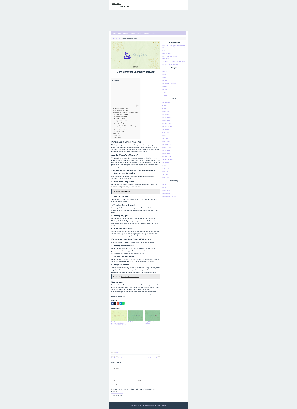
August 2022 (166, 129)
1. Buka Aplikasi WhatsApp (121, 114)
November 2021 (167, 153)
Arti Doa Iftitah (131, 322)
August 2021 (166, 162)
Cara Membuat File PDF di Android (119, 356)
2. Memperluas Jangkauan (120, 129)
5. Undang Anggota (119, 122)
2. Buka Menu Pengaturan (120, 116)
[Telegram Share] (120, 303)
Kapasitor (165, 80)
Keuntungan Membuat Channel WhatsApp (124, 126)
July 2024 (165, 105)
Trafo (164, 92)
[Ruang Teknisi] (120, 5)
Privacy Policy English (169, 196)
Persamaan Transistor (169, 83)
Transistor (165, 95)
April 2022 (165, 138)
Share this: (117, 135)
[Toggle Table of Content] (137, 105)
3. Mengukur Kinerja (119, 131)
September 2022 (167, 126)
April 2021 (165, 174)
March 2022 (166, 141)
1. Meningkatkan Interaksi (120, 128)
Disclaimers (166, 190)
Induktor (164, 77)
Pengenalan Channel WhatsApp (121, 108)
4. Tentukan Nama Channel (121, 120)
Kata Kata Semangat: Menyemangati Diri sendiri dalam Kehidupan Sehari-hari (118, 323)
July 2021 (165, 165)
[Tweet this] (115, 303)
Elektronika (165, 71)
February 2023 (166, 114)
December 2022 (167, 117)
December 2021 (167, 150)
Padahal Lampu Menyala (170, 64)
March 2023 (166, 111)
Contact (164, 187)
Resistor (165, 86)
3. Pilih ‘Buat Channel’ (119, 118)
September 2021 (167, 159)
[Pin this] (118, 303)
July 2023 (165, 108)
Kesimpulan (115, 134)
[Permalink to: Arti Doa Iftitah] (135, 315)
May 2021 (165, 171)
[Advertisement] (148, 20)
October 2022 (166, 123)
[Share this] (112, 303)
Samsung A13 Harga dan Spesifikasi (173, 61)
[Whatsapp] (123, 303)
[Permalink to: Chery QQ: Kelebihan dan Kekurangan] (152, 315)
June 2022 (165, 132)
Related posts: (117, 137)
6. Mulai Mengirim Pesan (120, 124)
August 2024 (166, 102)
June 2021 (165, 168)
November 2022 (167, 120)
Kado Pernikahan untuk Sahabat (153, 356)
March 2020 (166, 177)
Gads (117, 352)
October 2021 (166, 156)
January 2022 (166, 147)
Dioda (164, 74)
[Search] (184, 33)
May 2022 (165, 135)
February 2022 (166, 144)
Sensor (164, 89)
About (164, 184)
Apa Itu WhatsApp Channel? (120, 110)
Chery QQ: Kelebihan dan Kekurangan (151, 322)
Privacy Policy (166, 193)
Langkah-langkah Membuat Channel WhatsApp (125, 112)
